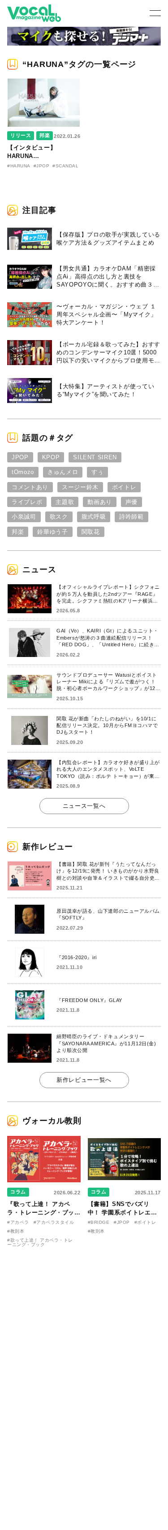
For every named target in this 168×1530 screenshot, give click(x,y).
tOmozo (23, 472)
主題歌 (65, 502)
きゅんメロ (62, 472)
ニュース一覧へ (84, 805)
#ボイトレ (145, 1222)
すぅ (97, 472)
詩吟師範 (131, 516)
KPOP (51, 457)
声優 (131, 502)
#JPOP (42, 165)
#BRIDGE (99, 1222)
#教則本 (15, 1231)
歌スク (59, 516)
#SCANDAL (65, 165)
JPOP (20, 457)
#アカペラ (18, 1222)
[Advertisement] (84, 1316)
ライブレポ (27, 502)
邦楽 (44, 135)
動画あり (99, 502)
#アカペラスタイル (54, 1222)
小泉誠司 (24, 516)
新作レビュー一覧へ (84, 1080)
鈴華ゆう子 (52, 531)
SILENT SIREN (95, 457)
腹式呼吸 (94, 516)
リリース (20, 135)
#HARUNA (18, 165)
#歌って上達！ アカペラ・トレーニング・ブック (40, 1242)
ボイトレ (124, 487)
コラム (18, 1191)
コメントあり (30, 487)
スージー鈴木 (80, 487)
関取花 (91, 531)
